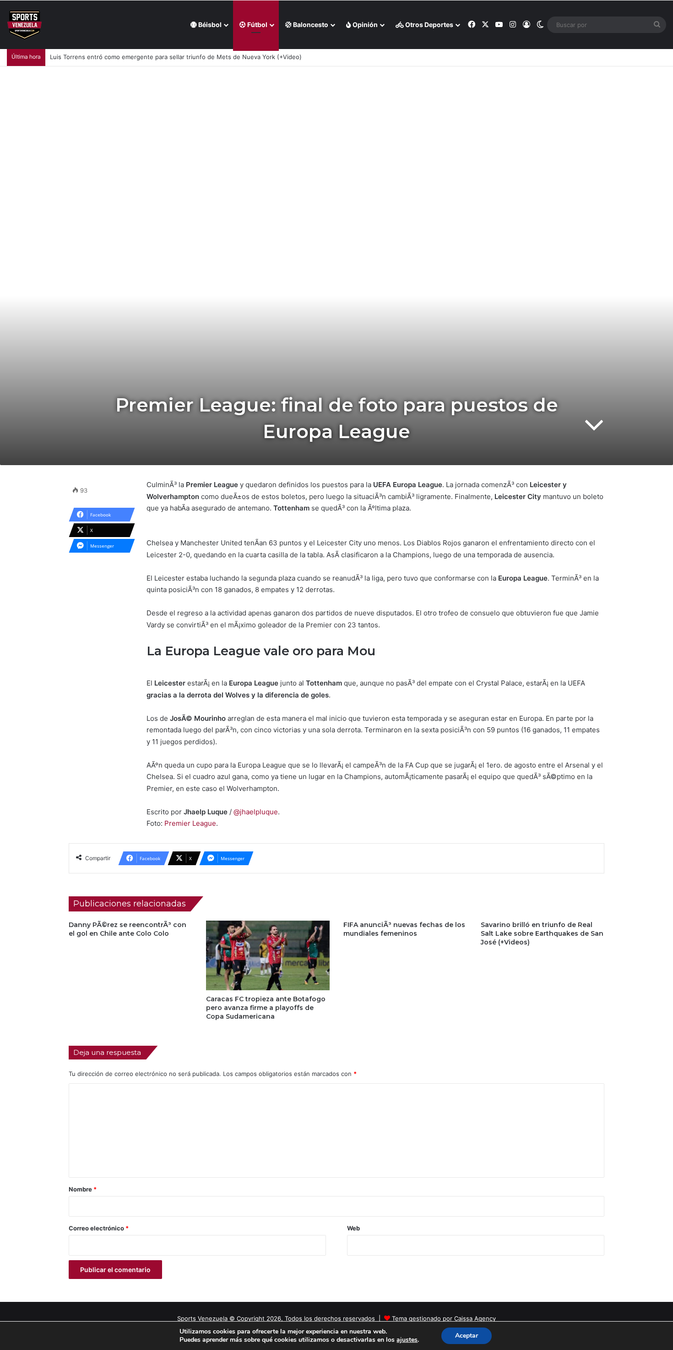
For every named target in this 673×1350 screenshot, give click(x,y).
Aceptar (466, 1335)
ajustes (407, 1340)
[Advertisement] (336, 135)
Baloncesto (310, 24)
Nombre (83, 1189)
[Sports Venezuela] (24, 25)
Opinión (364, 24)
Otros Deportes (428, 24)
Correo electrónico (99, 1228)
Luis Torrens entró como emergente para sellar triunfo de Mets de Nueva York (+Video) (176, 56)
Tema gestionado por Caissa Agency (444, 1318)
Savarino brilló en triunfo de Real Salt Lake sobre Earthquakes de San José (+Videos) (542, 933)
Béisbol (209, 24)
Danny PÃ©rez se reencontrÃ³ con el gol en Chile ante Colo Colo (127, 929)
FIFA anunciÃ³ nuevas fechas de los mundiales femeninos (404, 929)
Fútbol (256, 24)
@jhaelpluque (255, 811)
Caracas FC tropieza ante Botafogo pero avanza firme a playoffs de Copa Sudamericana (266, 1008)
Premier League (190, 823)
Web (353, 1228)
